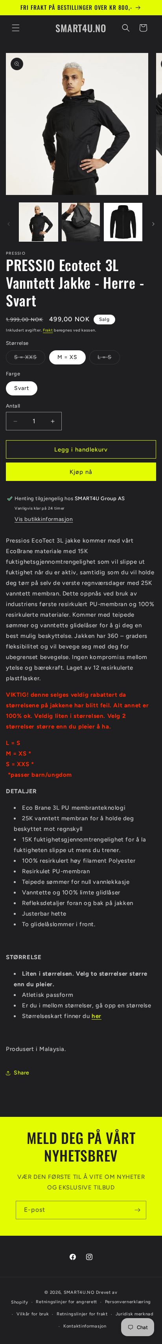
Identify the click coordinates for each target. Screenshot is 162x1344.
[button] (15, 27)
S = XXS (29, 358)
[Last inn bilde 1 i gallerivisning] (38, 222)
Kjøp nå (81, 471)
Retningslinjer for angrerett (66, 1301)
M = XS (67, 357)
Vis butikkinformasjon (44, 519)
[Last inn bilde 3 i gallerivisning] (123, 222)
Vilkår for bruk (33, 1314)
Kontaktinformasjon (85, 1326)
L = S (109, 358)
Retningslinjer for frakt (82, 1314)
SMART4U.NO (79, 1292)
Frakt (48, 330)
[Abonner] (137, 1210)
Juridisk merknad (134, 1314)
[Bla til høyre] (153, 224)
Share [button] (21, 1072)
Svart (21, 388)
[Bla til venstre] (8, 224)
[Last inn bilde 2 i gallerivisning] (81, 222)
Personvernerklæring (128, 1301)
